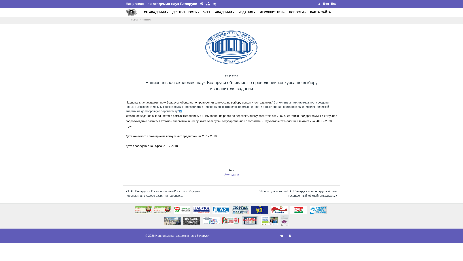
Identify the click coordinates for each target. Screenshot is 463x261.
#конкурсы (231, 174)
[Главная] (201, 4)
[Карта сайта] (208, 4)
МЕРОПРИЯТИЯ (271, 12)
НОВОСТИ (297, 12)
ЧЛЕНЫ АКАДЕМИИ (218, 12)
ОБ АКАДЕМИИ (155, 12)
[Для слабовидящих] (214, 4)
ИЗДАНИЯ (246, 12)
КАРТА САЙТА (320, 12)
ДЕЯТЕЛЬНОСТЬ (185, 12)
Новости (147, 20)
